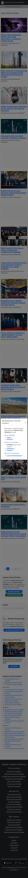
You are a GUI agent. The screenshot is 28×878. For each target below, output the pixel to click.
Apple (9, 437)
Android (9, 439)
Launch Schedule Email (14, 455)
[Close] (25, 422)
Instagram (10, 448)
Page (15, 445)
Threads (9, 450)
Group (9, 446)
